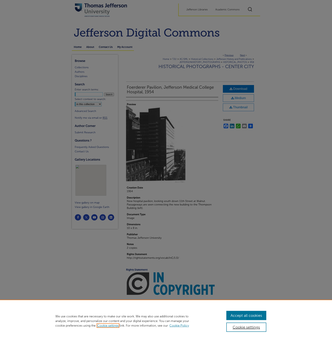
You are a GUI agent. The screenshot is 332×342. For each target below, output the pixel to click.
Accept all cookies (246, 315)
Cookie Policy (179, 325)
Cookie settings (108, 325)
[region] (166, 321)
